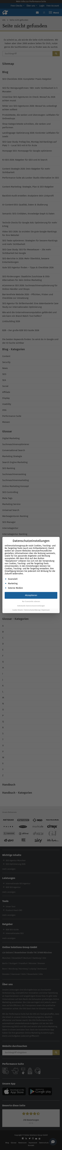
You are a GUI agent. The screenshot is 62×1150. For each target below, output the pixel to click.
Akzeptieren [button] (31, 595)
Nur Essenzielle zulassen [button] (31, 601)
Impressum (46, 610)
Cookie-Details (17, 610)
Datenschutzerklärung (32, 610)
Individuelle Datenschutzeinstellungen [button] (31, 606)
